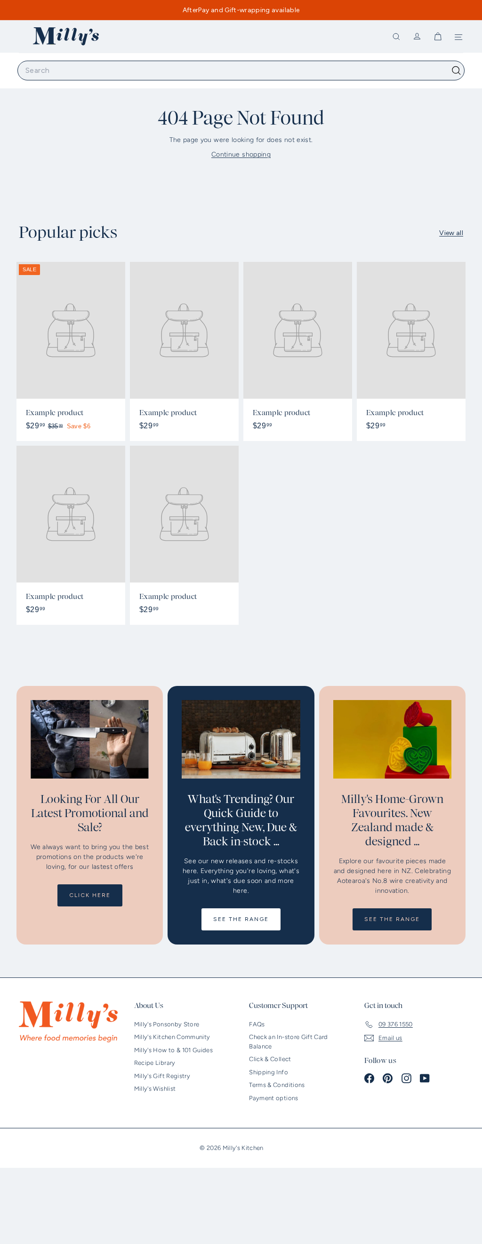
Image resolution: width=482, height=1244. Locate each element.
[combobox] (241, 70)
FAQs (257, 1024)
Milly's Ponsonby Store (167, 1024)
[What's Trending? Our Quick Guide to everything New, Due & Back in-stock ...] (241, 739)
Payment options (273, 1098)
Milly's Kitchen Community (172, 1036)
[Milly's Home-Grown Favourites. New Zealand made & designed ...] (392, 739)
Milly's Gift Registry (162, 1075)
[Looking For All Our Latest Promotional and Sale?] (90, 739)
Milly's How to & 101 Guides (173, 1050)
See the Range (241, 919)
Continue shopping (241, 154)
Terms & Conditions (277, 1084)
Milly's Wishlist (155, 1088)
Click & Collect (270, 1059)
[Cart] (437, 36)
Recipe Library (155, 1062)
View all (451, 233)
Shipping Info (268, 1072)
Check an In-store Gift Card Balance (288, 1041)
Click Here (90, 895)
